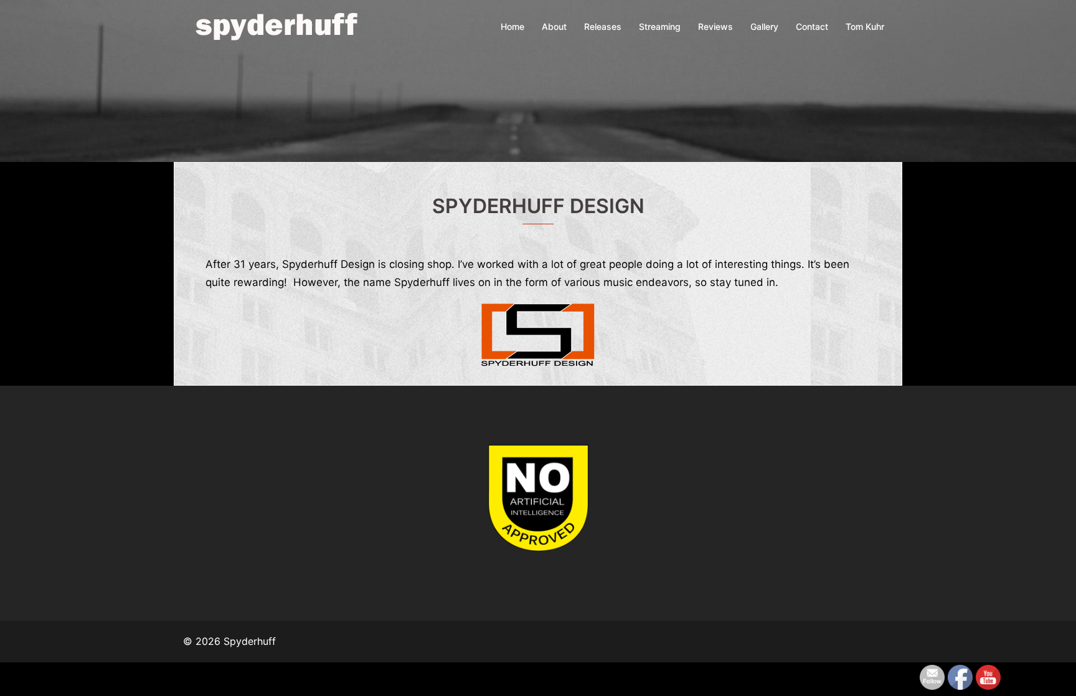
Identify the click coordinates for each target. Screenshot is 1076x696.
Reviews (715, 26)
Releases (602, 26)
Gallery (764, 26)
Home (512, 26)
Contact (812, 26)
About (554, 26)
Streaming (660, 26)
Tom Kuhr (865, 26)
